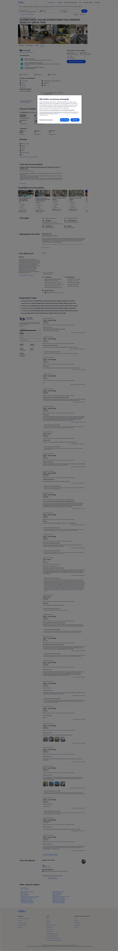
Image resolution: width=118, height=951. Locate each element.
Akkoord (75, 119)
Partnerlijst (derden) (43, 115)
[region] (59, 109)
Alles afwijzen (64, 119)
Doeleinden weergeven (46, 119)
